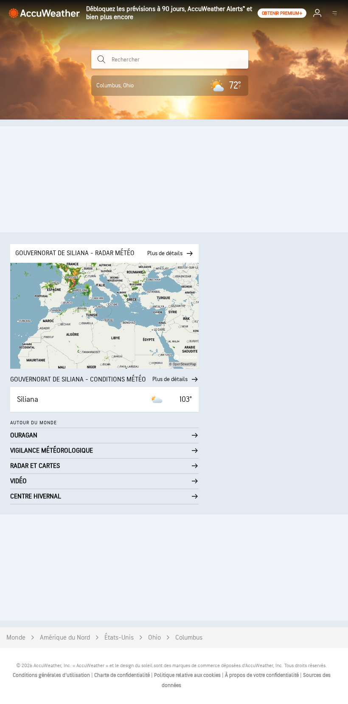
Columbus (188, 638)
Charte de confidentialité (122, 675)
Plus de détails (170, 379)
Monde (15, 638)
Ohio (154, 638)
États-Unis (119, 638)
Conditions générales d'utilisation (52, 675)
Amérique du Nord (65, 638)
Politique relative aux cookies (188, 675)
